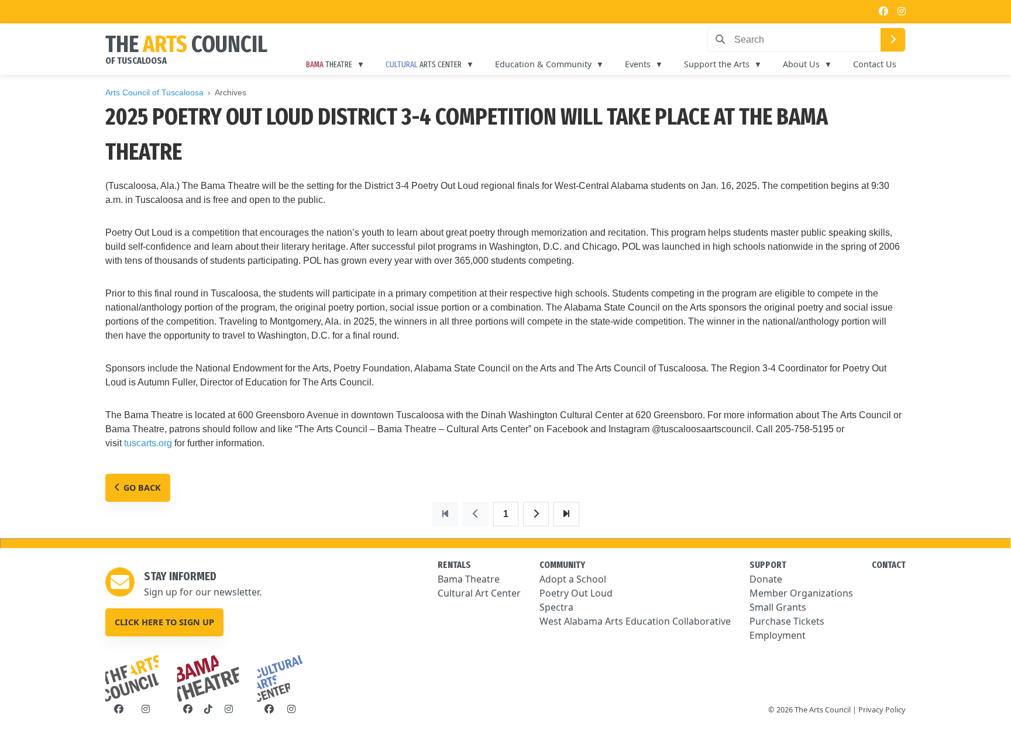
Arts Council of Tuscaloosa (154, 92)
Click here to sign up (164, 622)
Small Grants (777, 607)
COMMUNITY (562, 564)
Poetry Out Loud (576, 593)
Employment (777, 635)
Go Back (142, 487)
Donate (765, 579)
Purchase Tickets (786, 621)
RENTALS (454, 564)
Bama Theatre (469, 579)
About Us (801, 64)
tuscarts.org (148, 443)
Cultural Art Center (479, 593)
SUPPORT (767, 564)
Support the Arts (716, 64)
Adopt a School (572, 579)
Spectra (556, 607)
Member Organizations (801, 593)
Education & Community (543, 64)
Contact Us (874, 64)
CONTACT (889, 564)
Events (638, 64)
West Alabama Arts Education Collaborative (635, 621)
